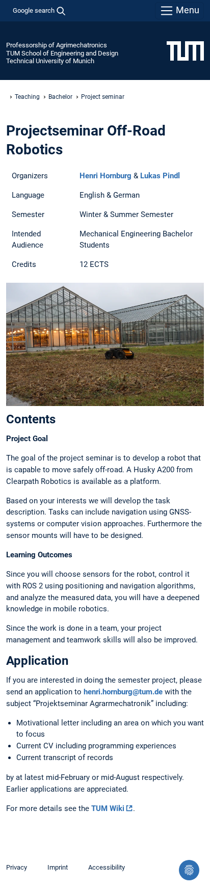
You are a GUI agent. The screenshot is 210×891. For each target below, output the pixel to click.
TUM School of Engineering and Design (62, 53)
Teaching (27, 96)
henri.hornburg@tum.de (123, 691)
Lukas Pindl (160, 175)
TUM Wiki (107, 808)
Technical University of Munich (50, 61)
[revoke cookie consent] (189, 870)
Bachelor (60, 96)
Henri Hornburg (106, 175)
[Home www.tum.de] (185, 50)
